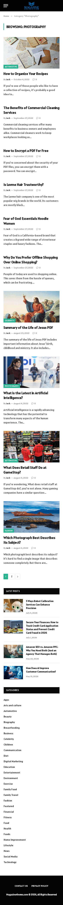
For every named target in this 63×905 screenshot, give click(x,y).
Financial (9, 811)
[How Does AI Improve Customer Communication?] (13, 672)
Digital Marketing (13, 761)
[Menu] (6, 6)
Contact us (21, 886)
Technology (10, 862)
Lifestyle (8, 845)
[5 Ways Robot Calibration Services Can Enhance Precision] (13, 605)
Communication (12, 750)
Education (9, 767)
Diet (6, 755)
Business (8, 733)
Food (6, 823)
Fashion (9, 530)
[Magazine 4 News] (31, 5)
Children (8, 744)
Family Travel (11, 795)
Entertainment (12, 772)
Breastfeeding (12, 727)
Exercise (8, 783)
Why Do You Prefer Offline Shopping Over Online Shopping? (31, 259)
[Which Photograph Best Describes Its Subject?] (31, 517)
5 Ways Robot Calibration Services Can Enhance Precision (40, 604)
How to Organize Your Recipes (26, 73)
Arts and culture (12, 705)
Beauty (8, 716)
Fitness (8, 817)
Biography (9, 722)
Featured (9, 806)
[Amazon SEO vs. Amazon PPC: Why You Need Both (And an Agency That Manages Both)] (13, 651)
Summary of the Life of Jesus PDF (28, 327)
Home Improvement (15, 839)
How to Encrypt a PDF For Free (26, 150)
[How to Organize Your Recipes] (31, 53)
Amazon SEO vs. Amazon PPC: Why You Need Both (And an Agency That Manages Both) (42, 650)
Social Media (11, 856)
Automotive (11, 66)
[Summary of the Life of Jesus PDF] (31, 306)
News (6, 851)
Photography (12, 386)
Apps (6, 699)
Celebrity (9, 320)
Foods (7, 834)
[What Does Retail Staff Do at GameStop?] (31, 446)
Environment (11, 778)
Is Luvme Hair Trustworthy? (24, 184)
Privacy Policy (39, 886)
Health (7, 828)
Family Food (10, 789)
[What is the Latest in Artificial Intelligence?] (31, 372)
